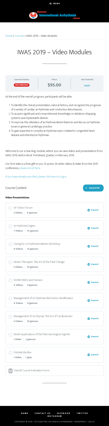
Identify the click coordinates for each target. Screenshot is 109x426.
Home (8, 35)
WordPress (80, 421)
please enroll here (29, 168)
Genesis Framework (62, 421)
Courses (19, 35)
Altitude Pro (41, 421)
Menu (56, 3)
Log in (91, 421)
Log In (87, 85)
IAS (54, 14)
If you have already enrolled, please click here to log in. (36, 176)
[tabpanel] (54, 137)
